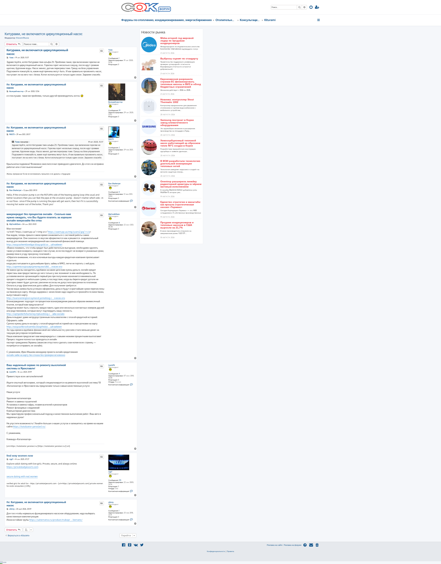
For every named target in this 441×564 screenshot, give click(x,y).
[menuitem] (311, 7)
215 (120, 480)
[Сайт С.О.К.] (146, 7)
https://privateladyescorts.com (22, 467)
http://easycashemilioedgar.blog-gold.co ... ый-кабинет (34, 244)
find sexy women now (20, 455)
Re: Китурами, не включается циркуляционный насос (36, 86)
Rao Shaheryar (114, 183)
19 (119, 110)
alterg (110, 502)
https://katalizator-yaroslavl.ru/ (29, 426)
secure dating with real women (22, 476)
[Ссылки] (319, 20)
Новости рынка (153, 32)
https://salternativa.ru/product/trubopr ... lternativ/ (56, 519)
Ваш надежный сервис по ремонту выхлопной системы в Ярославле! (36, 367)
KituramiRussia (22, 38)
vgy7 (110, 472)
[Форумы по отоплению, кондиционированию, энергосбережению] (164, 10)
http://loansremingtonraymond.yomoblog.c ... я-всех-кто (36, 298)
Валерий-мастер (115, 102)
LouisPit (111, 365)
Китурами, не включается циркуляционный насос (44, 34)
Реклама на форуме (292, 545)
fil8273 (111, 139)
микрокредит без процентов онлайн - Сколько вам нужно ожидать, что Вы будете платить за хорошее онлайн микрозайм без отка (39, 217)
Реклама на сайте (275, 545)
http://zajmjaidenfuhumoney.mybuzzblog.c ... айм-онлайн (35, 313)
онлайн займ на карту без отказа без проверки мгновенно (36, 355)
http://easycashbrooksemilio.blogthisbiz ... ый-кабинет (34, 326)
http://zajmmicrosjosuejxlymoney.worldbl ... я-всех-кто (34, 266)
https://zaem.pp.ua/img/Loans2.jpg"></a (69, 231)
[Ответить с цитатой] (101, 51)
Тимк (110, 50)
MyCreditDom (114, 214)
